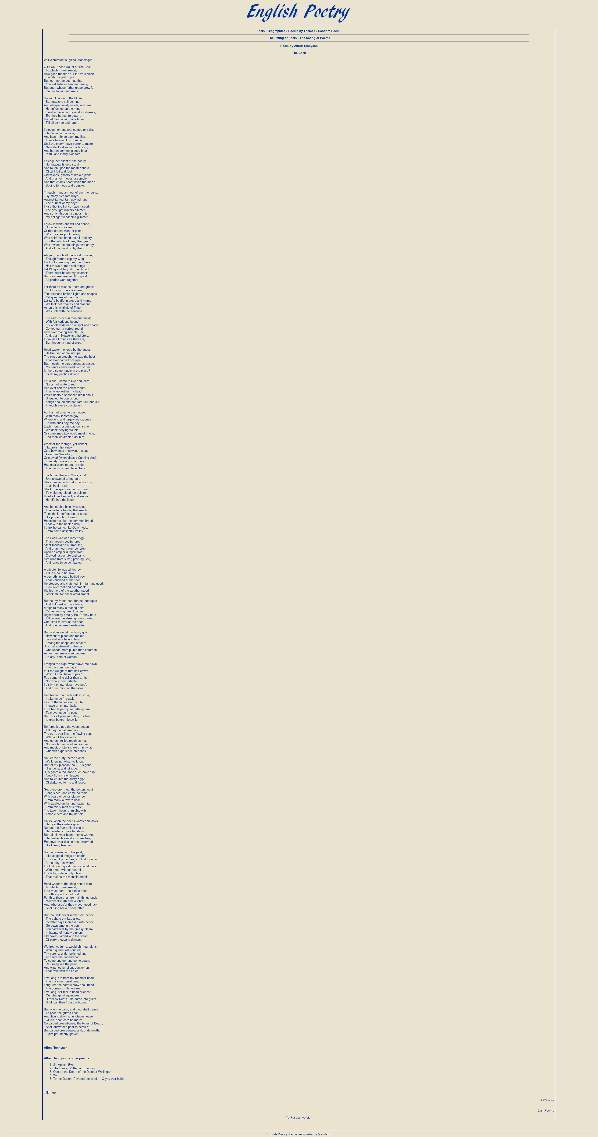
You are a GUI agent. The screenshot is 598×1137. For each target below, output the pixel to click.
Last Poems (546, 1110)
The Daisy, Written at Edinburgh (74, 1068)
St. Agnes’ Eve (63, 1064)
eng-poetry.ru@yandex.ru (315, 1134)
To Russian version (299, 1117)
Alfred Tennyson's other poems (66, 1058)
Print (52, 1093)
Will (55, 1075)
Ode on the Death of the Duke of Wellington (82, 1071)
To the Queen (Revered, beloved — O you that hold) (88, 1079)
